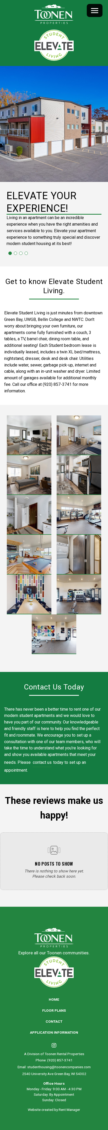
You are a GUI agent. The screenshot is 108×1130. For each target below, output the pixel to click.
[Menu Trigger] (94, 10)
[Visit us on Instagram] (54, 1046)
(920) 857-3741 (60, 1060)
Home (54, 999)
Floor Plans (54, 1010)
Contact (54, 1021)
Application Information (54, 1032)
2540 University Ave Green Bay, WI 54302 (54, 1074)
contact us (42, 762)
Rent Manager (69, 1109)
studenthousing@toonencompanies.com (59, 1067)
